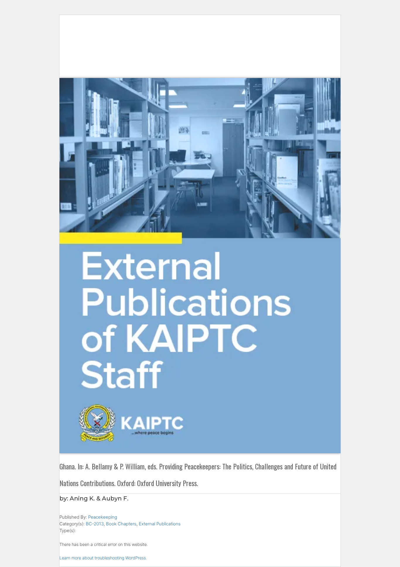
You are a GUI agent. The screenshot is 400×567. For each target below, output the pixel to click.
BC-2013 (95, 524)
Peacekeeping (102, 517)
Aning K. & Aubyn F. (99, 498)
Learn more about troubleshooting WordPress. (103, 557)
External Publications (160, 524)
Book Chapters (121, 524)
